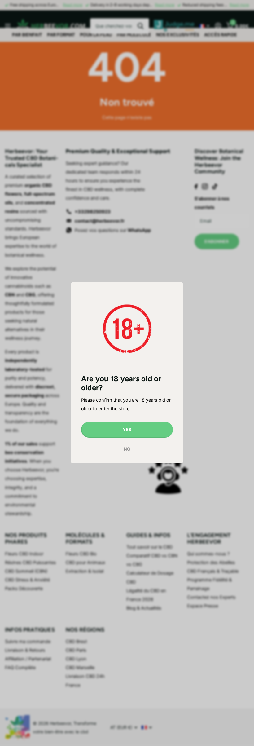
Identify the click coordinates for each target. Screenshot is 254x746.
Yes (127, 429)
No (127, 449)
